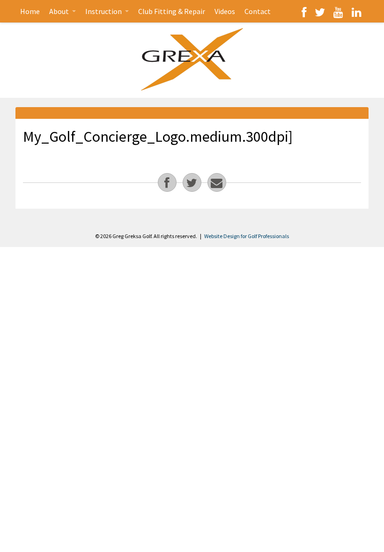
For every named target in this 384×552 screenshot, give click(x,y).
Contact (257, 11)
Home (30, 11)
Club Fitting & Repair (171, 11)
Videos (224, 11)
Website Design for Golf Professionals (246, 236)
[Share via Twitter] (192, 182)
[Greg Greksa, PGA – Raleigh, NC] (192, 59)
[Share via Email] (216, 182)
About (59, 11)
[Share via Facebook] (167, 182)
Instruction (104, 11)
